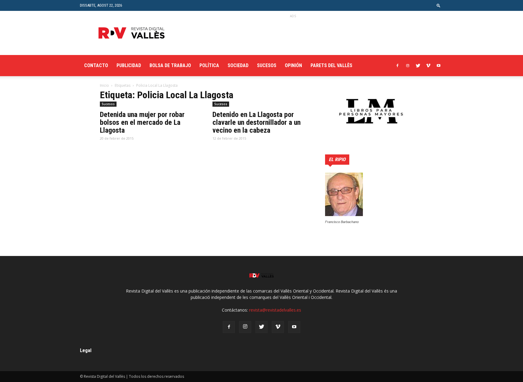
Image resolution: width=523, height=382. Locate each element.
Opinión (293, 65)
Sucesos (266, 65)
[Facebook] (397, 65)
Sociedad (238, 65)
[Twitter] (418, 65)
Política (209, 65)
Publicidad (129, 65)
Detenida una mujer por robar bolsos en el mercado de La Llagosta (142, 122)
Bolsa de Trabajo (170, 65)
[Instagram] (407, 65)
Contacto (96, 65)
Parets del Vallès (331, 65)
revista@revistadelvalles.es (275, 310)
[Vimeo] (428, 65)
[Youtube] (438, 65)
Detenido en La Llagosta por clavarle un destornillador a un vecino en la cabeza (256, 122)
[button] (438, 5)
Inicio (104, 85)
